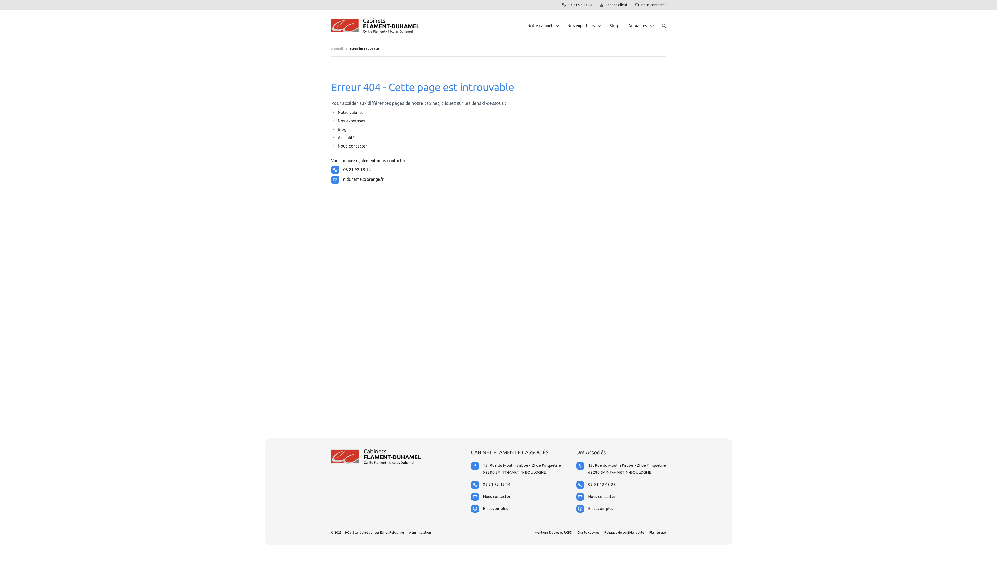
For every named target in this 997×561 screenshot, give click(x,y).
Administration (420, 532)
